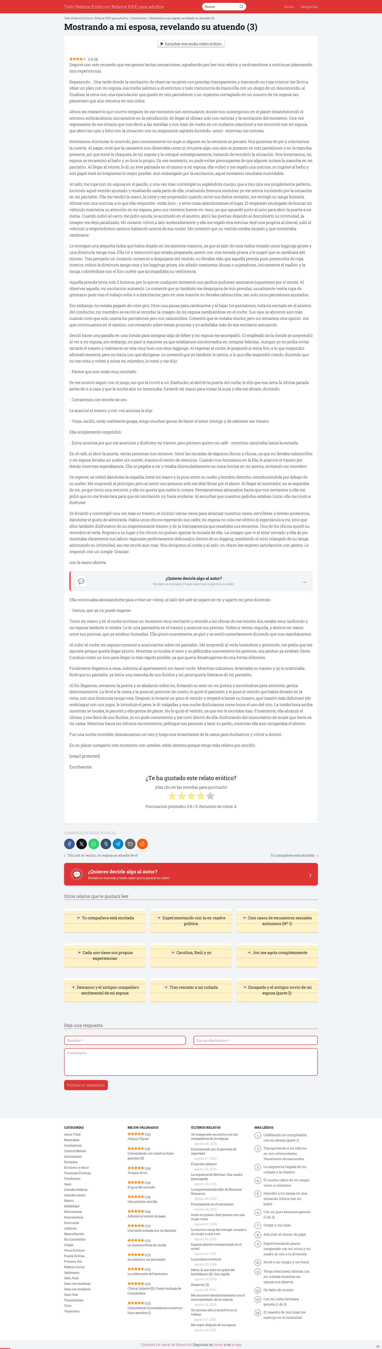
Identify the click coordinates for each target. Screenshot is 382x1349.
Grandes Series (74, 1195)
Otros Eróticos (74, 1250)
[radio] (172, 797)
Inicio (289, 6)
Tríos (67, 1305)
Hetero (69, 1200)
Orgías (69, 1245)
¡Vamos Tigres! (138, 1139)
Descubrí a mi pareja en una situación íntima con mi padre (285, 1198)
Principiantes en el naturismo (212, 1204)
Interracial (71, 1223)
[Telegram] (118, 844)
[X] (81, 844)
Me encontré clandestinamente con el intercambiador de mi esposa (218, 1297)
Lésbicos (70, 1228)
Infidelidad (71, 1206)
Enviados (71, 1162)
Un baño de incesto (278, 1290)
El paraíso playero (204, 1164)
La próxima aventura (206, 1259)
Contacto (148, 1344)
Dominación (73, 1156)
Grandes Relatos (75, 1189)
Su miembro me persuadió (146, 1259)
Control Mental (75, 1151)
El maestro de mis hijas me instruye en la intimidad (285, 1315)
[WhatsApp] (93, 844)
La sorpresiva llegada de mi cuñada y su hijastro (285, 1169)
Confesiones (73, 1145)
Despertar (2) (200, 1284)
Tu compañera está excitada (292, 855)
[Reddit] (142, 844)
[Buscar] (241, 6)
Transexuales (73, 1300)
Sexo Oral (71, 1294)
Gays (67, 1184)
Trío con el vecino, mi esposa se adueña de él (103, 855)
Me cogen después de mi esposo (213, 1325)
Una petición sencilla (142, 1201)
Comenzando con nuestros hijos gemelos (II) (151, 1155)
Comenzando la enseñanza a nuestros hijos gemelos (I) (155, 1310)
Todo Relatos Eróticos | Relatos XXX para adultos (114, 7)
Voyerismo (72, 1311)
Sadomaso (71, 1272)
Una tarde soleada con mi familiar (152, 1230)
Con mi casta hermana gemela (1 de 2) (281, 1301)
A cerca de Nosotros (174, 1344)
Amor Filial (72, 1134)
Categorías (309, 6)
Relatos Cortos (74, 1267)
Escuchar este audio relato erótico (193, 43)
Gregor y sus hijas (277, 1225)
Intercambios (73, 1217)
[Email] (130, 844)
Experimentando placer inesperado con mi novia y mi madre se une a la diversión (287, 1248)
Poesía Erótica (74, 1256)
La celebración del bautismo (148, 1274)
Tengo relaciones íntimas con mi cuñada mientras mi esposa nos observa (287, 1276)
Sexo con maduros (77, 1289)
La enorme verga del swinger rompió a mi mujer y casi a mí (218, 1231)
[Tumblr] (106, 844)
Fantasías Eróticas (77, 1173)
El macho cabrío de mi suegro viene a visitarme (286, 1182)
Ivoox (218, 1344)
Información (73, 1212)
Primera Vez (73, 1261)
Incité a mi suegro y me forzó (286, 1262)
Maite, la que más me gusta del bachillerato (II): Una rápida (213, 1272)
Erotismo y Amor (76, 1167)
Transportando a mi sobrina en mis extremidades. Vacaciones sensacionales (285, 1153)
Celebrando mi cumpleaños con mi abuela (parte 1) (285, 1137)
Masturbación (74, 1234)
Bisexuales (71, 1140)
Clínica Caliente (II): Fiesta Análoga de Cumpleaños (154, 1290)
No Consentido (74, 1239)
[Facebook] (69, 844)
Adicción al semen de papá (147, 1216)
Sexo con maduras (77, 1283)
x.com (237, 1344)
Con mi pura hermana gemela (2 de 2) (287, 1214)
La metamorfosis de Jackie (147, 1245)
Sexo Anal (71, 1278)
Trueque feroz (137, 1173)
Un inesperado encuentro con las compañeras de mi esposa (214, 1136)
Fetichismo (72, 1178)
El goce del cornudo (141, 1187)
